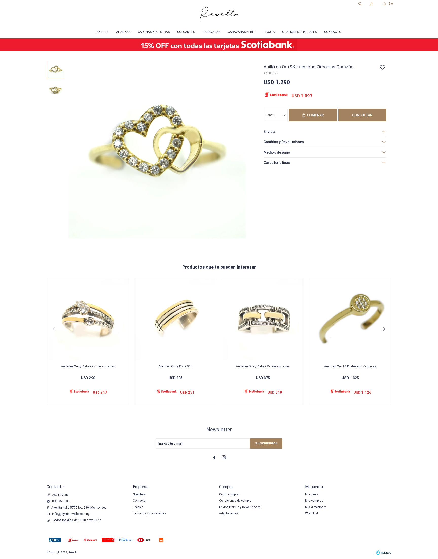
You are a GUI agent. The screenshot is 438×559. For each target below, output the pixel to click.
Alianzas (123, 32)
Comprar (315, 115)
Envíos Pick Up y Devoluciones (240, 507)
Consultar (362, 115)
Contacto (332, 32)
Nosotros (139, 494)
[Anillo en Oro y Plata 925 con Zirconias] (88, 319)
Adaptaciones (228, 513)
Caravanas (211, 32)
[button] (360, 4)
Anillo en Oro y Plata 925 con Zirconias (88, 366)
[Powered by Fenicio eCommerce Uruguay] (383, 552)
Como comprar (229, 494)
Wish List (311, 513)
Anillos (102, 32)
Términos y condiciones (149, 513)
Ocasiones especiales (299, 32)
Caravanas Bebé (241, 32)
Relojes (268, 32)
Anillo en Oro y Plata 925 (175, 366)
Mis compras (314, 500)
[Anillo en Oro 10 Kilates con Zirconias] (350, 319)
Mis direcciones (316, 507)
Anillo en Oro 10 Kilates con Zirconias (350, 366)
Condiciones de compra (235, 500)
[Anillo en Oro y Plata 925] (175, 319)
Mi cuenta (312, 494)
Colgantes (186, 32)
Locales (138, 507)
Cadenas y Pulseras (154, 32)
